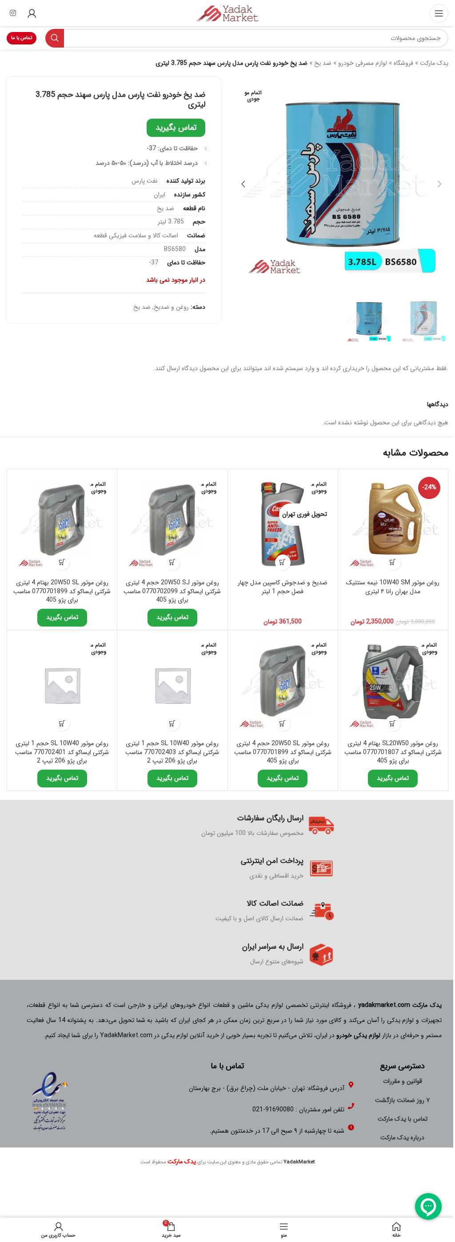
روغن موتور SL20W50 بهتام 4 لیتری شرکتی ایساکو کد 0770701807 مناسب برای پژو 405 (393, 752)
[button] (439, 184)
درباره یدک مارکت (402, 1137)
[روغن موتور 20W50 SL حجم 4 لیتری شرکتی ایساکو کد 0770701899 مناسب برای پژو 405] (282, 685)
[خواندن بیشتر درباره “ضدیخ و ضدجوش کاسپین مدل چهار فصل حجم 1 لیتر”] (283, 562)
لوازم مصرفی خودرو (362, 63)
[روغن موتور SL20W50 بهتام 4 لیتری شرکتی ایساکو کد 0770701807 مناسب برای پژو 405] (393, 685)
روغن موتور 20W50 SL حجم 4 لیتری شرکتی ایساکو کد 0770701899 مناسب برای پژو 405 (282, 752)
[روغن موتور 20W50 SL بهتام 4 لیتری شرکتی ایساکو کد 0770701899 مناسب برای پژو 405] (62, 524)
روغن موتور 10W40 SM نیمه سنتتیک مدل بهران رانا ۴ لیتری (392, 587)
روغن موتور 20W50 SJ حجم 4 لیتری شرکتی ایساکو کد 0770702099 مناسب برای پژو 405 (172, 591)
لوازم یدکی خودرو (358, 1035)
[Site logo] (227, 13)
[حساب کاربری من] (32, 13)
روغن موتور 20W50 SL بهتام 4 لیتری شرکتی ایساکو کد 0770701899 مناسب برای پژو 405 (62, 591)
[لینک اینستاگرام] (13, 13)
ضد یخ (322, 63)
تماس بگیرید (176, 127)
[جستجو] (54, 38)
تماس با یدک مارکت (402, 1119)
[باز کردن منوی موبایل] (439, 13)
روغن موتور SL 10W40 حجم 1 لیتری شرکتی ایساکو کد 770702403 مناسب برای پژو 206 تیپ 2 (172, 752)
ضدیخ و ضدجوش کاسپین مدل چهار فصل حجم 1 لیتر (282, 587)
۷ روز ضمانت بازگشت (402, 1100)
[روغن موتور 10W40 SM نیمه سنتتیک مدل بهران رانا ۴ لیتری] (393, 524)
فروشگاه (403, 63)
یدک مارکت (434, 63)
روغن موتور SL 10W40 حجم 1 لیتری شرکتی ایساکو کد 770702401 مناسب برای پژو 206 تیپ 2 (62, 752)
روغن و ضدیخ (171, 307)
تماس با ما (21, 38)
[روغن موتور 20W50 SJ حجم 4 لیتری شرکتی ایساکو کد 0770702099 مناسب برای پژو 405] (172, 524)
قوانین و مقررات (402, 1081)
